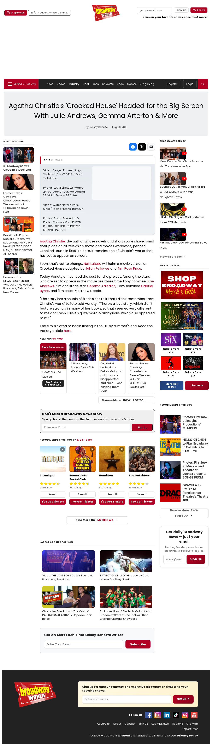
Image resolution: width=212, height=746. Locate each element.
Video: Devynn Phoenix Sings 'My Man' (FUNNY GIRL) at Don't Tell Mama (63, 174)
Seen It (53, 494)
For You (57, 338)
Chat (86, 84)
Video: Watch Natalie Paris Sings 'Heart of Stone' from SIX (63, 207)
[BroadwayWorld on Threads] (185, 715)
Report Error (190, 729)
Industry (74, 84)
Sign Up (183, 699)
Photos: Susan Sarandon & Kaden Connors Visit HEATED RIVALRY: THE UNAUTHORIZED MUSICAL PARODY (62, 224)
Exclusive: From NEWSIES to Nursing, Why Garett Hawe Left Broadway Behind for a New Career (18, 277)
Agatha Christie (52, 241)
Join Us (143, 724)
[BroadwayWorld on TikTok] (176, 715)
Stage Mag (147, 84)
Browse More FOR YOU (124, 400)
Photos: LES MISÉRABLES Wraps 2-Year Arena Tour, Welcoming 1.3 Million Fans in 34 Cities (64, 192)
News (50, 84)
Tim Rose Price (129, 268)
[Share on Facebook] (133, 147)
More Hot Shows (172, 385)
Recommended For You (176, 404)
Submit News (160, 724)
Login (189, 84)
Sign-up (181, 10)
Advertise (103, 724)
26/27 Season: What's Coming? (49, 12)
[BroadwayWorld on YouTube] (194, 715)
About (117, 724)
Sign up (196, 559)
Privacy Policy (187, 736)
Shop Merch (18, 12)
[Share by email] (151, 147)
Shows (61, 84)
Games (132, 84)
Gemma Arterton (101, 286)
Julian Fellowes (97, 268)
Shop (120, 84)
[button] (203, 84)
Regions (177, 724)
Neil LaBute (92, 263)
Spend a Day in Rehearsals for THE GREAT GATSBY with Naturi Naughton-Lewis (183, 192)
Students (108, 84)
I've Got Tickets (53, 501)
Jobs (96, 84)
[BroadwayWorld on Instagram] (157, 715)
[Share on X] (142, 147)
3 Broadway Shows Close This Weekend (17, 161)
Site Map (192, 724)
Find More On (94, 520)
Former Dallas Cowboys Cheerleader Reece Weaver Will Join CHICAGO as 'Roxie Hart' (16, 195)
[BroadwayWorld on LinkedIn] (167, 715)
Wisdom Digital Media (134, 736)
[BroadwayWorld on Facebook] (148, 715)
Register (172, 84)
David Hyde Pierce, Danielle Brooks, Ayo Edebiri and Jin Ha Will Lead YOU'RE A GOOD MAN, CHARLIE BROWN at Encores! (18, 237)
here (67, 330)
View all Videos (171, 257)
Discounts (196, 385)
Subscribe (138, 644)
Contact (129, 724)
